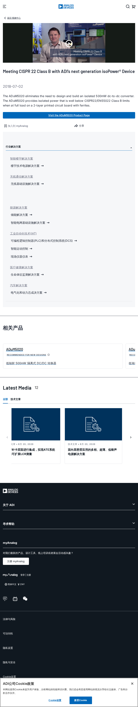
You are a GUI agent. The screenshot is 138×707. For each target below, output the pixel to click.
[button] (36, 126)
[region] (69, 692)
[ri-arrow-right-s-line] (131, 437)
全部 (5, 399)
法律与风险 (9, 619)
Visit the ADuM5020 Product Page (69, 115)
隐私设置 (8, 647)
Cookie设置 (9, 676)
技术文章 (16, 399)
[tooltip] (49, 355)
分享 (81, 125)
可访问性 (8, 633)
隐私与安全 (9, 662)
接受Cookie (80, 700)
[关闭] (132, 684)
